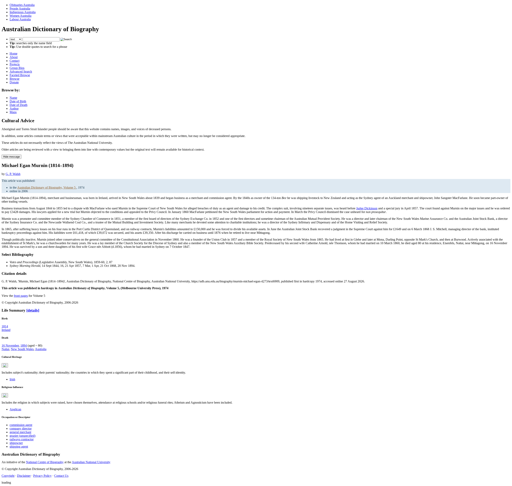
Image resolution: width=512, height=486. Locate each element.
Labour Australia (20, 19)
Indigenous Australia (23, 12)
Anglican (15, 409)
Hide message (11, 156)
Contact (14, 60)
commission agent (21, 425)
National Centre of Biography (45, 462)
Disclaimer (24, 475)
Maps (13, 112)
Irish (12, 379)
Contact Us (61, 475)
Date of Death (18, 105)
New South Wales (22, 349)
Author (14, 108)
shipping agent (19, 446)
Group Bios (17, 68)
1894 (23, 345)
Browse (14, 78)
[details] (32, 310)
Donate (14, 82)
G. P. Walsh (13, 174)
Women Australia (20, 15)
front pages (21, 295)
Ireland (6, 330)
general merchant (20, 432)
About (14, 57)
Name (13, 97)
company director (21, 428)
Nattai (5, 349)
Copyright (8, 475)
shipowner (16, 443)
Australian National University (91, 462)
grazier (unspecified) (22, 435)
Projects (15, 64)
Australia (40, 349)
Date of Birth (18, 101)
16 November (10, 345)
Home (13, 53)
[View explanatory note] (5, 365)
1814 (5, 326)
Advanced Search (21, 71)
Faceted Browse (20, 75)
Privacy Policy (42, 475)
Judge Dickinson (366, 208)
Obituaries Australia (22, 5)
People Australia (20, 8)
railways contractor (22, 439)
